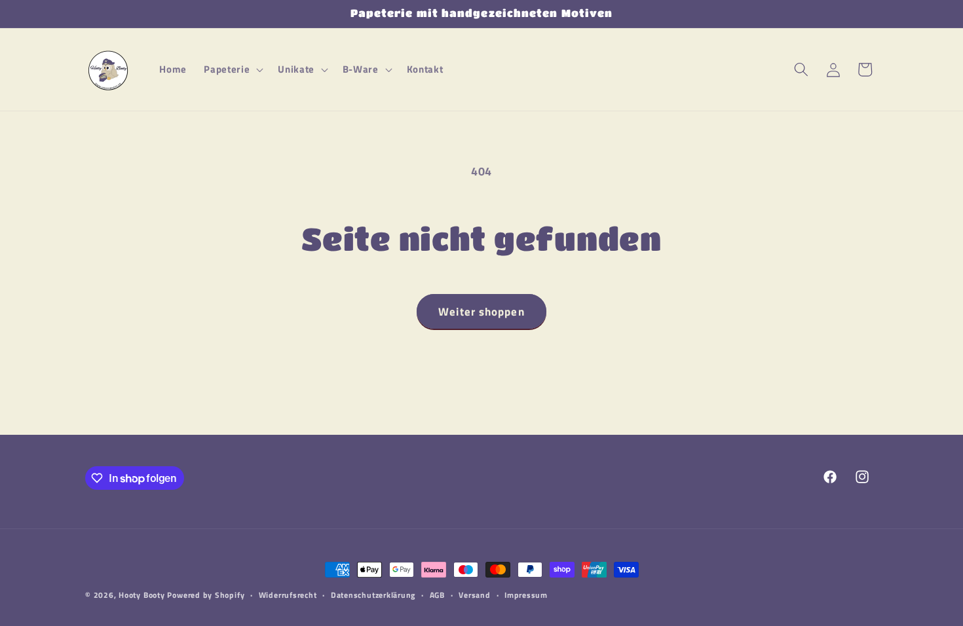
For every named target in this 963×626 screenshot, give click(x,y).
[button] (232, 69)
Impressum (526, 595)
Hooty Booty (141, 595)
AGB (437, 595)
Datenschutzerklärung (373, 595)
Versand (474, 595)
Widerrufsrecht (288, 595)
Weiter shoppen (481, 311)
